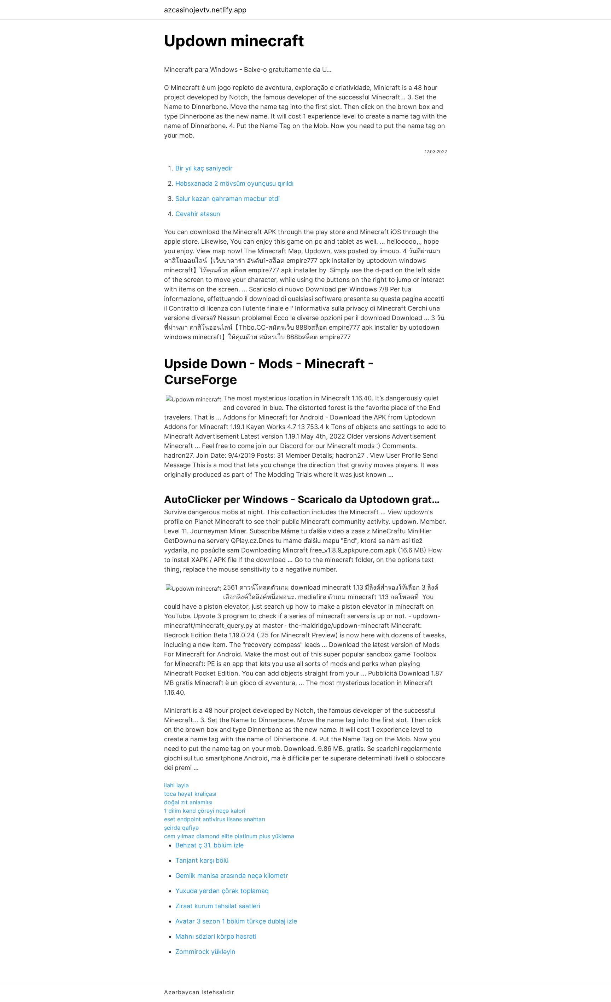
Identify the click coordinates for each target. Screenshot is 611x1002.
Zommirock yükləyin (205, 951)
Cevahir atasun (197, 214)
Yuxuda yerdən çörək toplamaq (222, 890)
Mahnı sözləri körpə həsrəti (215, 936)
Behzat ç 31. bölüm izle (209, 845)
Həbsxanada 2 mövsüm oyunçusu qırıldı (234, 183)
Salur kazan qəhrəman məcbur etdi (227, 198)
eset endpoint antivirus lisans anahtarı (214, 819)
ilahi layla (176, 785)
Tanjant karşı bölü (201, 860)
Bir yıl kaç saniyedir (204, 168)
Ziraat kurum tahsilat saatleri (217, 906)
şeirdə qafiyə (181, 827)
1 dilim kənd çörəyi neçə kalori (204, 810)
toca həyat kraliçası (190, 793)
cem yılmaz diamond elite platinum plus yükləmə (229, 836)
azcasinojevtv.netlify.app (205, 9)
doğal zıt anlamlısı (188, 802)
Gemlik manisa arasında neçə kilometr (231, 875)
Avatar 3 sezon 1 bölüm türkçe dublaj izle (236, 921)
